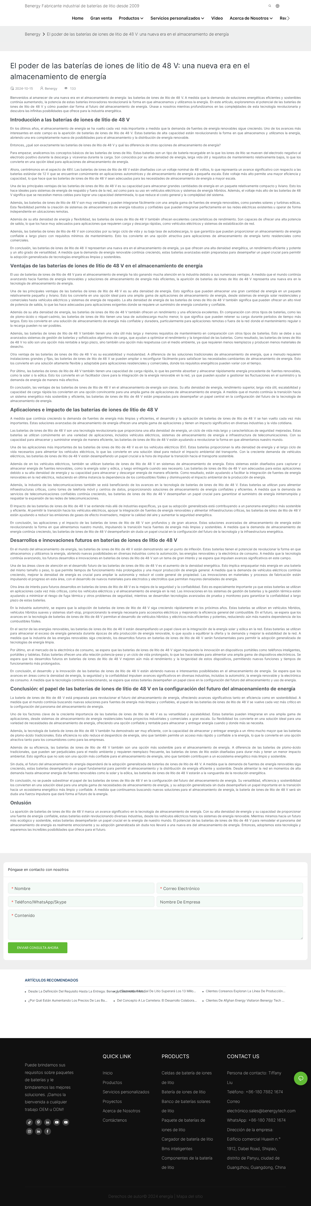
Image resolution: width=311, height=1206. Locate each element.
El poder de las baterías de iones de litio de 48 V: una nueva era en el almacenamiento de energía (138, 34)
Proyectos (112, 1101)
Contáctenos (115, 1120)
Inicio (108, 1072)
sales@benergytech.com (272, 1110)
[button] (288, 18)
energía (166, 1196)
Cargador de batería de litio (187, 1139)
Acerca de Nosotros (121, 1110)
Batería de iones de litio (184, 1091)
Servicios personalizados (126, 1091)
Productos (112, 1082)
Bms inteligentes (177, 1148)
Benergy (33, 34)
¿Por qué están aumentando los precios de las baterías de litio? (68, 1000)
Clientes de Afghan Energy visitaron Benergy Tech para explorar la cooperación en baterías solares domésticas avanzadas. (246, 1000)
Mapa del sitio (189, 1196)
